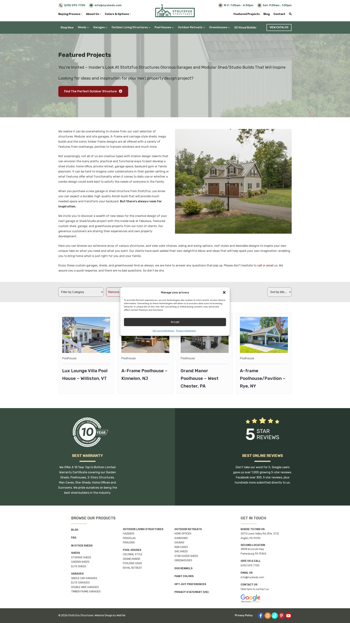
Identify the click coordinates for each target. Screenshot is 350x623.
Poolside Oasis (132, 563)
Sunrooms (181, 538)
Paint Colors (184, 576)
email (269, 265)
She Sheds (181, 551)
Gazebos (128, 533)
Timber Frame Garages (86, 591)
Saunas (179, 542)
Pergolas (129, 538)
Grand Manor (131, 559)
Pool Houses (163, 27)
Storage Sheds (81, 557)
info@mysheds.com (252, 577)
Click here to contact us (255, 589)
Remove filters (118, 292)
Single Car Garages (84, 578)
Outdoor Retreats (190, 27)
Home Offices (182, 533)
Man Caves (181, 547)
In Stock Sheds (82, 545)
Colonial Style (132, 554)
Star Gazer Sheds (186, 556)
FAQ (73, 537)
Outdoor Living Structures (130, 27)
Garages (99, 27)
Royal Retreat (132, 567)
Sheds (82, 27)
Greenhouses (218, 27)
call (259, 265)
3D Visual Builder (245, 27)
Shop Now (67, 27)
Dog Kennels (183, 568)
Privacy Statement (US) (191, 592)
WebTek (120, 615)
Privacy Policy (244, 615)
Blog (266, 14)
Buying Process (69, 14)
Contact (279, 14)
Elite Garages (80, 582)
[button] (224, 292)
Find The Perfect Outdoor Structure (91, 91)
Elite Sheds (78, 566)
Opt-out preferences (163, 330)
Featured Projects (247, 14)
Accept (175, 321)
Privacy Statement (186, 330)
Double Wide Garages (85, 587)
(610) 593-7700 (250, 565)
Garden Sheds (80, 561)
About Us (93, 14)
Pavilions (129, 542)
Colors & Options (117, 14)
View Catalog (279, 27)
